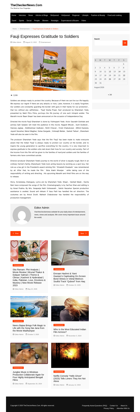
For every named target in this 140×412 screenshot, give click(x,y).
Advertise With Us (123, 408)
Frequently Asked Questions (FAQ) (94, 406)
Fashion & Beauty (98, 15)
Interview (22, 15)
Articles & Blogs (42, 15)
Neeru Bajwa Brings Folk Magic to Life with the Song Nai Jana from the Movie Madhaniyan (29, 328)
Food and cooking (115, 15)
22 (124, 75)
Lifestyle (85, 15)
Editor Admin (16, 42)
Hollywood (65, 15)
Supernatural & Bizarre (70, 21)
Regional (75, 15)
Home (13, 15)
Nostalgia (54, 21)
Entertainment (46, 42)
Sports (21, 21)
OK (125, 43)
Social (29, 21)
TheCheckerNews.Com (26, 5)
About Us (124, 406)
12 (110, 72)
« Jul (110, 95)
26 (110, 79)
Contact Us (114, 406)
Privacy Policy (109, 408)
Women (45, 21)
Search (97, 39)
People (37, 21)
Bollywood (55, 15)
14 (119, 72)
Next (82, 233)
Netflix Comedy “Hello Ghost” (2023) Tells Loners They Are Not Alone (69, 378)
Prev (17, 233)
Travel (13, 21)
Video (83, 21)
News (30, 15)
